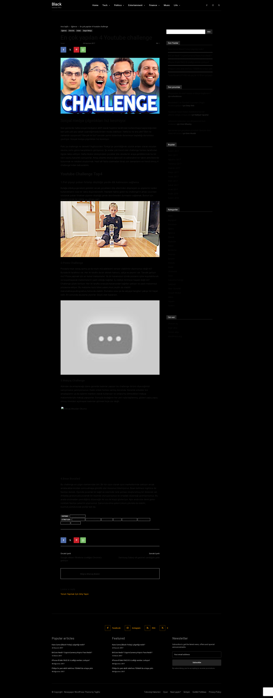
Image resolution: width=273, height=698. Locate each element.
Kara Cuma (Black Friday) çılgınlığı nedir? (186, 49)
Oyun (170, 275)
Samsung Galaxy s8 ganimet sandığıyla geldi (139, 557)
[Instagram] (213, 5)
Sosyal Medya (87, 31)
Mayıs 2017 (173, 172)
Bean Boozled (78, 519)
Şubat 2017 (173, 185)
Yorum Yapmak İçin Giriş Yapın (75, 594)
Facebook (116, 628)
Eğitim (171, 228)
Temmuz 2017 (174, 163)
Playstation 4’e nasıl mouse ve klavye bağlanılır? (189, 93)
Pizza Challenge (129, 519)
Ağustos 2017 (174, 159)
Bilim (170, 215)
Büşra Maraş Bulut (73, 43)
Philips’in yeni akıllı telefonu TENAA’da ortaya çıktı (190, 69)
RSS (153, 628)
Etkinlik (71, 31)
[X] (219, 5)
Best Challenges (93, 519)
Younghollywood (77, 516)
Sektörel (172, 284)
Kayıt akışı (172, 327)
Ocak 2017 (173, 189)
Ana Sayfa (64, 26)
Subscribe (197, 662)
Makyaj (117, 519)
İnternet (171, 254)
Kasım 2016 (173, 198)
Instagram (136, 628)
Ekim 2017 (173, 155)
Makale (171, 262)
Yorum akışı (173, 332)
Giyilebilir (172, 241)
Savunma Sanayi (175, 280)
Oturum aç (173, 323)
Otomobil (172, 271)
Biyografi (172, 220)
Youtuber (75, 523)
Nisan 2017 (173, 176)
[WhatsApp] (83, 50)
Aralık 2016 (173, 193)
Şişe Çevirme (144, 519)
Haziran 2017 (174, 168)
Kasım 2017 (173, 151)
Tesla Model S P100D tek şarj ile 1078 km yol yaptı (190, 75)
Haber (79, 31)
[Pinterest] (76, 50)
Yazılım (171, 305)
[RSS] (147, 628)
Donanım (172, 224)
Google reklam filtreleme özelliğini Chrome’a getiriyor (81, 559)
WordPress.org (175, 336)
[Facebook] (206, 5)
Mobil (170, 267)
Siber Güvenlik (174, 288)
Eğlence (74, 26)
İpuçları (171, 258)
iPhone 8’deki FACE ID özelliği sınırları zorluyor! (188, 62)
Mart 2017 (173, 180)
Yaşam (171, 301)
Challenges (107, 519)
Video (170, 297)
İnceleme (172, 250)
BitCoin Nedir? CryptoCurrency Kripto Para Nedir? (190, 56)
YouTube (65, 523)
